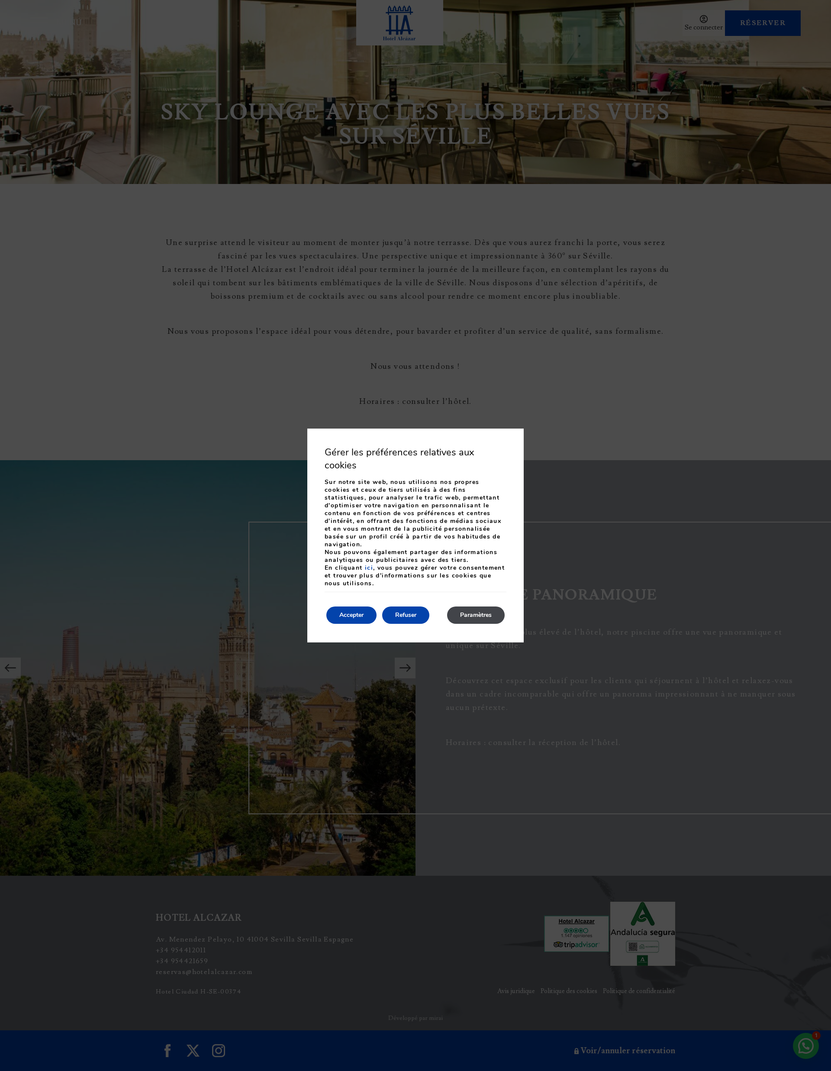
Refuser (405, 615)
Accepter (351, 615)
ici (369, 568)
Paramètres (476, 615)
